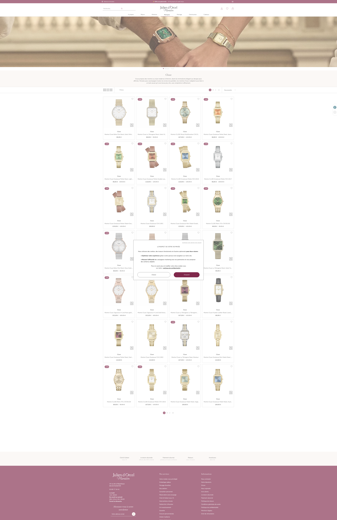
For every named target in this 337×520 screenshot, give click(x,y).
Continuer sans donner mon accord (191, 242)
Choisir (154, 275)
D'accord (186, 275)
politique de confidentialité (171, 268)
